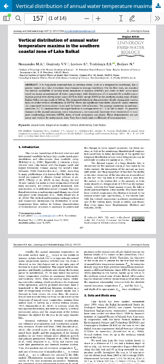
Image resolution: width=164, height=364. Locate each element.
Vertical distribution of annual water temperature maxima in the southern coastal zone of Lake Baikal (90, 6)
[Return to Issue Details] (6, 6)
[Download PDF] (158, 6)
